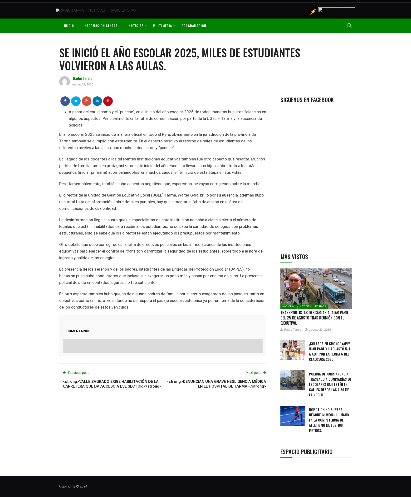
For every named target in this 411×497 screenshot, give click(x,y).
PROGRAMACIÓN (193, 25)
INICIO (69, 25)
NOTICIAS (136, 25)
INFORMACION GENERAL (101, 25)
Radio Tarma (83, 78)
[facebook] (65, 101)
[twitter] (76, 101)
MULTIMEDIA (162, 25)
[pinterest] (108, 101)
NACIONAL (288, 306)
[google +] (86, 101)
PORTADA (320, 306)
